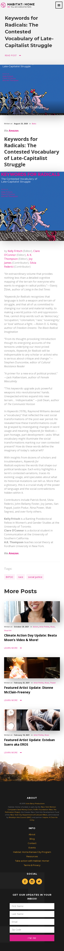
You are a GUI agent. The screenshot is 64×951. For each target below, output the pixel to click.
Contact (32, 843)
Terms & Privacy (32, 865)
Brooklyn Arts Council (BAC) (20, 817)
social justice (35, 577)
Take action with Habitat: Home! (32, 860)
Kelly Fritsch (15, 251)
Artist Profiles (44, 627)
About (32, 834)
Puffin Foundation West (43, 809)
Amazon (14, 130)
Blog (32, 838)
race (20, 577)
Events (32, 847)
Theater (53, 683)
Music (52, 627)
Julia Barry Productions (35, 803)
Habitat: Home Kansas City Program (32, 852)
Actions (35, 627)
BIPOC (9, 577)
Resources (32, 856)
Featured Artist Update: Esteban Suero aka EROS (29, 742)
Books (34, 123)
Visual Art (7, 630)
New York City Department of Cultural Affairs (28, 815)
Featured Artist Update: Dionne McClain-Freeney (28, 690)
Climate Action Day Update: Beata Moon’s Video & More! (30, 637)
